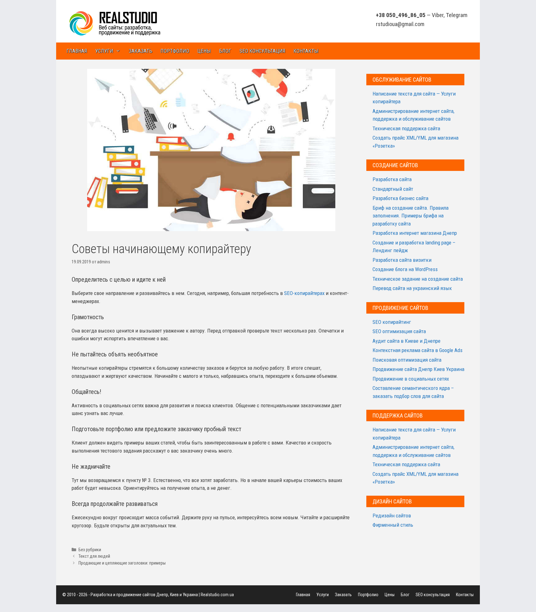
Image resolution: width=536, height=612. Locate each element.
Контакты (306, 51)
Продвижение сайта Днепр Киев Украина (418, 369)
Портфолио (174, 51)
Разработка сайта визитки (402, 260)
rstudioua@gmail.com (400, 24)
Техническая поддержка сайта (406, 128)
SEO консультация (262, 51)
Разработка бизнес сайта (400, 198)
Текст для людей (94, 556)
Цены (204, 51)
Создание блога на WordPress (405, 269)
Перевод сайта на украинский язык (412, 288)
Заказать (140, 51)
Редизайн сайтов (392, 515)
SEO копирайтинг (392, 322)
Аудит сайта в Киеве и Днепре (406, 341)
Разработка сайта (392, 179)
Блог (225, 51)
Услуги (104, 51)
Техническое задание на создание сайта (418, 279)
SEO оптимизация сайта (399, 331)
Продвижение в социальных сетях (411, 379)
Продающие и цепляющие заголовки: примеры (122, 563)
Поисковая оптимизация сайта (407, 360)
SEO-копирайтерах (304, 293)
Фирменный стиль (393, 525)
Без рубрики (89, 549)
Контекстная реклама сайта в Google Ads (417, 350)
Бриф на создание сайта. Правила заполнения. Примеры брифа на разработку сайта (411, 216)
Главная (76, 51)
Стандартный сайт (393, 189)
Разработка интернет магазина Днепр (415, 233)
